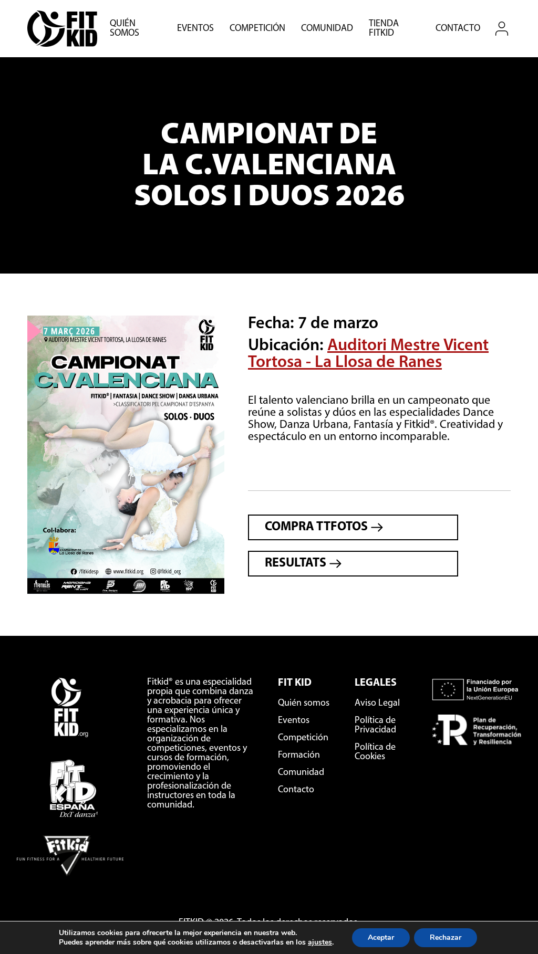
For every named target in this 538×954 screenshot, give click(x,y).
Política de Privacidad (375, 725)
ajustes (320, 942)
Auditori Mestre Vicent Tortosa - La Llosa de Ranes (368, 354)
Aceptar (381, 937)
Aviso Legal (377, 703)
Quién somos (124, 28)
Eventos (195, 29)
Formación (299, 755)
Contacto (458, 29)
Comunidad (327, 29)
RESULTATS (297, 563)
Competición (257, 29)
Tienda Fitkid (384, 28)
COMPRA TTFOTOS (317, 527)
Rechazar (445, 937)
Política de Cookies (375, 752)
